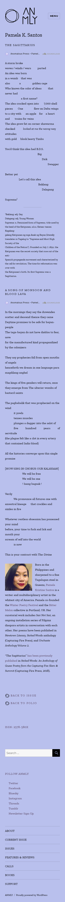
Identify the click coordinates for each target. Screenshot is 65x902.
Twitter (13, 783)
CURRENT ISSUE (16, 839)
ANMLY (9, 895)
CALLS (9, 866)
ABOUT (10, 831)
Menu (54, 15)
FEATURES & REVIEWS (19, 857)
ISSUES (9, 848)
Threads (14, 803)
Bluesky (13, 793)
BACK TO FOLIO (23, 703)
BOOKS (10, 875)
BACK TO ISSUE (23, 695)
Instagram (15, 798)
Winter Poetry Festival (24, 605)
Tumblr (13, 808)
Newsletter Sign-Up (21, 813)
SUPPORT (11, 884)
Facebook (14, 788)
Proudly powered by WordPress (31, 895)
